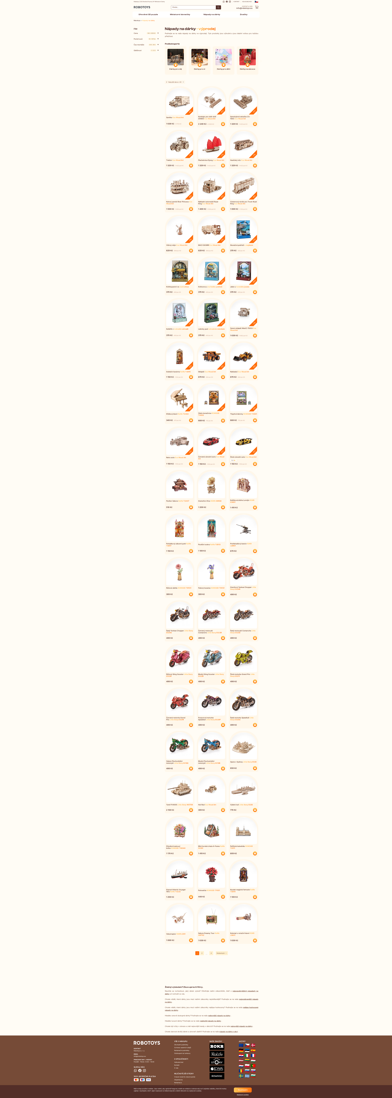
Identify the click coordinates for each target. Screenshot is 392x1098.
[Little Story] (217, 1061)
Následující (221, 953)
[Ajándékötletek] (253, 1061)
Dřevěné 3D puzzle (148, 14)
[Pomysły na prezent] (247, 1066)
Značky (243, 14)
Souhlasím (243, 1090)
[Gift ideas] (241, 1045)
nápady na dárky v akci (228, 1032)
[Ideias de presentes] (253, 1066)
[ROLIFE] (217, 1054)
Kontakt (237, 1)
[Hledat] (218, 7)
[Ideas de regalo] (253, 1050)
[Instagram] (229, 2)
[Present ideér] (241, 1076)
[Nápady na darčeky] (253, 1071)
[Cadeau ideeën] (241, 1066)
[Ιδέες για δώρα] (247, 1076)
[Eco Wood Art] (217, 1069)
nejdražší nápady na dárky (210, 1021)
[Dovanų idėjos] (247, 1061)
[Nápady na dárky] (247, 1045)
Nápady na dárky (212, 14)
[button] (256, 2)
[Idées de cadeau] (253, 1055)
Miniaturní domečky (180, 14)
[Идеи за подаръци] (253, 1076)
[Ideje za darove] (241, 1055)
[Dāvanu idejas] (241, 1061)
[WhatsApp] (223, 2)
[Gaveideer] (253, 1045)
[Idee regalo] (247, 1055)
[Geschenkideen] (241, 1050)
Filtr (136, 29)
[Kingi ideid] (247, 1050)
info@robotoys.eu (244, 8)
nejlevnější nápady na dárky (219, 1016)
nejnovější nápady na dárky (241, 1026)
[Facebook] (226, 2)
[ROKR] (217, 1047)
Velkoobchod (247, 1)
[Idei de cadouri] (241, 1071)
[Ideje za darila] (247, 1071)
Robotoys (136, 6)
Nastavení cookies (243, 1094)
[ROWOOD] (217, 1076)
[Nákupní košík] (256, 7)
